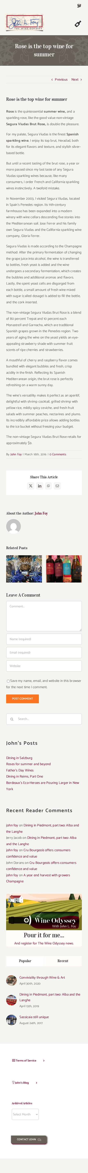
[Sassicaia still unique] (11, 1018)
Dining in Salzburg (19, 758)
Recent (63, 961)
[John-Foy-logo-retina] (24, 15)
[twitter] (79, 5)
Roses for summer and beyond (28, 764)
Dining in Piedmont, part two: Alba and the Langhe (49, 997)
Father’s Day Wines (24, 563)
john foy (12, 825)
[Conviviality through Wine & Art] (11, 978)
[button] (9, 569)
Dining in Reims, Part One (24, 776)
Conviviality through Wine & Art (42, 977)
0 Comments (58, 454)
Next (74, 79)
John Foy (16, 454)
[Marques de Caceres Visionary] (64, 569)
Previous (61, 79)
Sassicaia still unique (34, 1017)
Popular (25, 961)
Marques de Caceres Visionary (64, 563)
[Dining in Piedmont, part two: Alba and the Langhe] (11, 998)
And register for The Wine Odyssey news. (44, 938)
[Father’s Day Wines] (24, 569)
